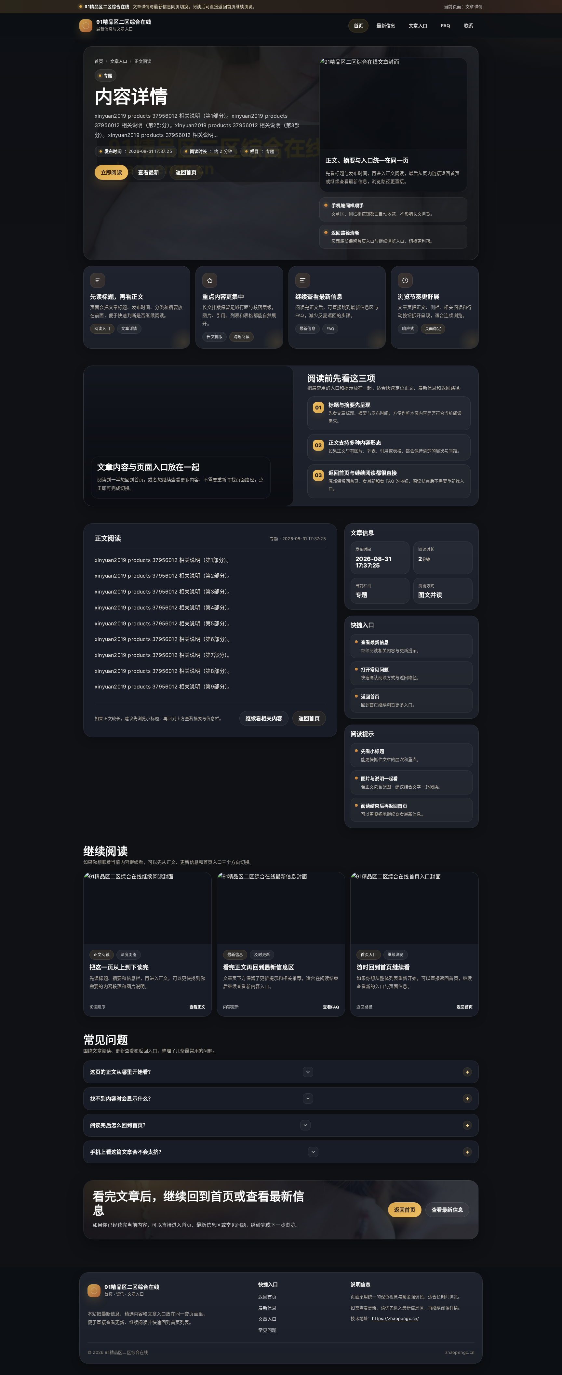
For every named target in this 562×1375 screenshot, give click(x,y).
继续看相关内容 (264, 718)
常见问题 (267, 1330)
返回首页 (186, 172)
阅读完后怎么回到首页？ (119, 1125)
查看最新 (148, 172)
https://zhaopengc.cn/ (395, 1318)
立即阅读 (111, 172)
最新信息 (386, 25)
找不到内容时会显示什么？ (121, 1098)
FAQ (445, 25)
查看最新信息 (447, 1210)
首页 (358, 25)
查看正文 (198, 1007)
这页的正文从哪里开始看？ (121, 1072)
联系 (468, 25)
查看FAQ (331, 1007)
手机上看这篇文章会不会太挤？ (127, 1152)
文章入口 (418, 25)
